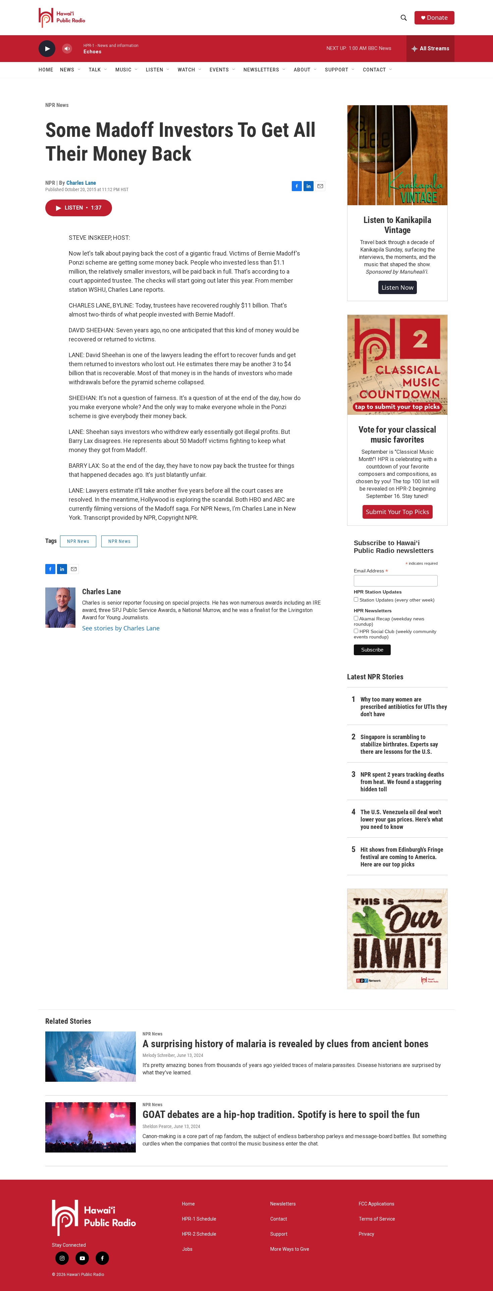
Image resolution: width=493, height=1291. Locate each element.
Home (46, 69)
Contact (278, 1219)
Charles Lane (81, 182)
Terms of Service (377, 1219)
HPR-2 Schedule (199, 1234)
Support (278, 1234)
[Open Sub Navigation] (79, 69)
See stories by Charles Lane (121, 628)
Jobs (187, 1249)
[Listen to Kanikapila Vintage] (397, 155)
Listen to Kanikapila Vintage (397, 225)
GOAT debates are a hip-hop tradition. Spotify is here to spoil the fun (281, 1114)
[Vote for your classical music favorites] (397, 365)
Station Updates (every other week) (396, 600)
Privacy (366, 1234)
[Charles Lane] (60, 607)
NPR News (57, 105)
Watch (186, 69)
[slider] (78, 48)
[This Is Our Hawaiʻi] (397, 939)
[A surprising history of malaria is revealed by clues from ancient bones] (90, 1056)
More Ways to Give (289, 1249)
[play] (47, 49)
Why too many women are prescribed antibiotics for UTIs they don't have (404, 707)
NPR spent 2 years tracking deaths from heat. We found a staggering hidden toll (402, 782)
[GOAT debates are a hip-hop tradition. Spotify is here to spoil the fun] (90, 1127)
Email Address (371, 571)
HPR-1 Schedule (199, 1219)
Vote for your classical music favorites (397, 435)
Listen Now (398, 287)
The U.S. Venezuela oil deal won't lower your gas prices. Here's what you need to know (402, 819)
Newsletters (283, 1203)
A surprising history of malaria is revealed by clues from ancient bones (286, 1044)
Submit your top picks (397, 512)
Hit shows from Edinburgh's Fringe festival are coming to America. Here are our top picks (402, 857)
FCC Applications (376, 1203)
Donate (437, 17)
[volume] (67, 48)
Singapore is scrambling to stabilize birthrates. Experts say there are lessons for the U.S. (399, 744)
